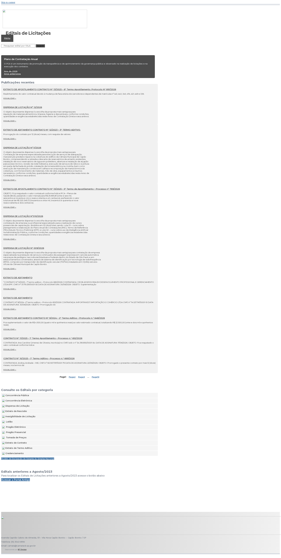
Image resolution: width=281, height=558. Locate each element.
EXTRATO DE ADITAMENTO (17, 277)
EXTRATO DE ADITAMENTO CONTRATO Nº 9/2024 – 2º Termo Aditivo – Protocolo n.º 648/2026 (54, 318)
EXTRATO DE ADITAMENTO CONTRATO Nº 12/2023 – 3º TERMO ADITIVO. (41, 130)
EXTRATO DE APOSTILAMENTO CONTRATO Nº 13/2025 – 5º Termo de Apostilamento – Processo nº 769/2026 (61, 189)
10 (95, 377)
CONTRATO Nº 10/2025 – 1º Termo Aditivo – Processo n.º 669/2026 (38, 358)
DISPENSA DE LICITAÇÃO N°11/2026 (22, 147)
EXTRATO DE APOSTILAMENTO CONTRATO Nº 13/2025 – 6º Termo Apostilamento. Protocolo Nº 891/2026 (59, 89)
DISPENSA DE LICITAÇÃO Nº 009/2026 (23, 248)
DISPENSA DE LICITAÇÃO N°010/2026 (23, 216)
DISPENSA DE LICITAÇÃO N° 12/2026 (22, 107)
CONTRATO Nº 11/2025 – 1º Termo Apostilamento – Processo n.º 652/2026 (42, 338)
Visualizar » (9, 98)
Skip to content (8, 2)
